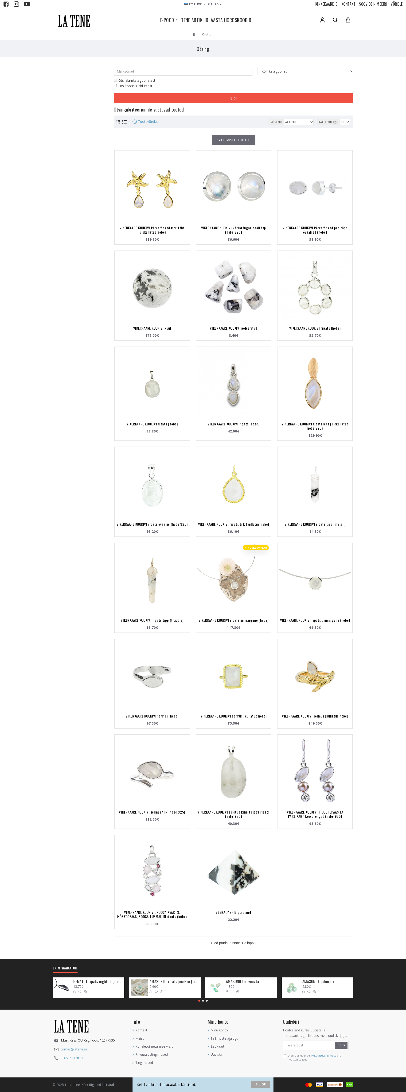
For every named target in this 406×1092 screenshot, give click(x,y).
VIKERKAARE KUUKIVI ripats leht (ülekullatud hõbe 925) (314, 426)
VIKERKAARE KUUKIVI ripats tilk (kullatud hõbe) (233, 524)
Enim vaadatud (65, 968)
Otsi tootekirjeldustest (135, 86)
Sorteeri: (276, 122)
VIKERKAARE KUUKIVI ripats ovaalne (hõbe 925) (152, 524)
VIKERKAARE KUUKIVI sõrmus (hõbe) (152, 716)
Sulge (260, 1084)
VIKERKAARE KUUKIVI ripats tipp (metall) (315, 524)
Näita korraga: (328, 122)
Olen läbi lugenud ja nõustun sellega (315, 1057)
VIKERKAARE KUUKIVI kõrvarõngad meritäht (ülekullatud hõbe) (152, 230)
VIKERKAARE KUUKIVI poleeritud (233, 328)
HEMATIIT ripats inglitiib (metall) (98, 981)
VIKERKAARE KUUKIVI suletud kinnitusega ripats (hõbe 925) (233, 814)
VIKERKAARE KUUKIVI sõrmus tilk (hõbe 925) (152, 812)
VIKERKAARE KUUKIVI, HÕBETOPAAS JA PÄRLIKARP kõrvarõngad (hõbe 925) (315, 814)
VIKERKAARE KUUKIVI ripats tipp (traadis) (152, 620)
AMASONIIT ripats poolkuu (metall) (174, 981)
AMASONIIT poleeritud (319, 981)
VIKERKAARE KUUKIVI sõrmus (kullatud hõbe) (233, 716)
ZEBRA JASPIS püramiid (233, 912)
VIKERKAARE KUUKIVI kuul (152, 328)
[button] (199, 1001)
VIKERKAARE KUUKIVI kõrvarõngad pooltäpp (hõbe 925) (233, 230)
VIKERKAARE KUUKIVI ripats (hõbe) (315, 328)
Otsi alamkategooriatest (136, 80)
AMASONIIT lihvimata (242, 981)
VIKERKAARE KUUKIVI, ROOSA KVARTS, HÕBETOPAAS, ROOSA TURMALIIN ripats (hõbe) (152, 914)
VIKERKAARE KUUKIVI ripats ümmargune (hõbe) (234, 620)
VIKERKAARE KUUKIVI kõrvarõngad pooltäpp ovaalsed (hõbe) (315, 230)
